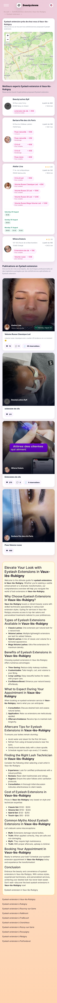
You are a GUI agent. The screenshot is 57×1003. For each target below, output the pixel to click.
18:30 (7, 215)
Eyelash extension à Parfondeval (16, 941)
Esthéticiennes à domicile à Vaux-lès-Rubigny (29, 12)
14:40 (14, 230)
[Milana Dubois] (7, 470)
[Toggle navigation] (6, 5)
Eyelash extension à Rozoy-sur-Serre (18, 927)
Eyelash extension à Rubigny (14, 904)
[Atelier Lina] (7, 327)
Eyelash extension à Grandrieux (16, 922)
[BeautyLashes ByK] (7, 401)
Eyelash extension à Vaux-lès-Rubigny (18, 899)
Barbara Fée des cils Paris (22, 536)
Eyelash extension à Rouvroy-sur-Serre (19, 908)
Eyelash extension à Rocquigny (15, 932)
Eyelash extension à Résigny (14, 936)
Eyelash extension (13, 14)
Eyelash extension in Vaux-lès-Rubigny (21, 890)
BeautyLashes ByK (19, 400)
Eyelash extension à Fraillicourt (15, 918)
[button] (29, 304)
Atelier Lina (16, 325)
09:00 (8, 222)
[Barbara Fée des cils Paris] (7, 538)
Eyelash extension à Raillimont (15, 913)
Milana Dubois (17, 468)
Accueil (6, 12)
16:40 (21, 230)
